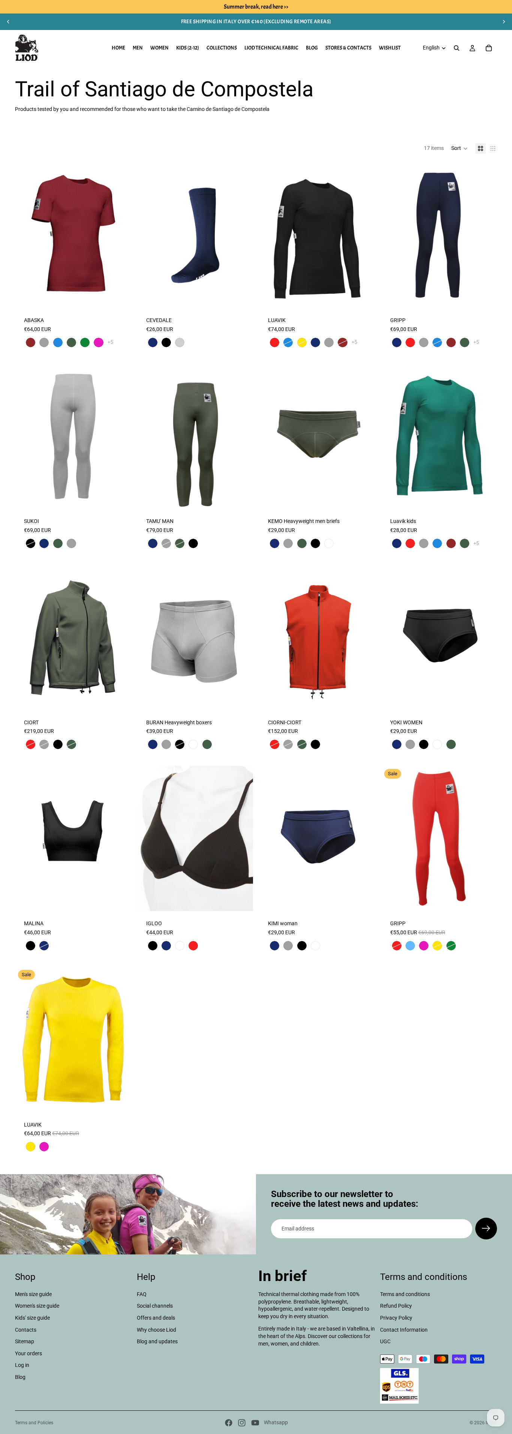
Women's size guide (37, 1306)
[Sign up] (486, 1228)
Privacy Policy (396, 1318)
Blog (20, 1377)
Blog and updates (157, 1341)
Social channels (155, 1306)
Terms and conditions (405, 1294)
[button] (459, 148)
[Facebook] (228, 1422)
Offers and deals (156, 1318)
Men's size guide (33, 1294)
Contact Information (404, 1330)
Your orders (28, 1353)
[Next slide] (504, 21)
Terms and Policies (34, 1422)
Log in (22, 1365)
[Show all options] (110, 342)
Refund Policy (396, 1306)
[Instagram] (241, 1422)
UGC (385, 1341)
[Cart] (489, 48)
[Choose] (119, 296)
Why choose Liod (156, 1330)
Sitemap (24, 1341)
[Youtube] (255, 1422)
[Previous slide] (8, 21)
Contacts (25, 1330)
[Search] (456, 48)
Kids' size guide (32, 1318)
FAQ (142, 1294)
